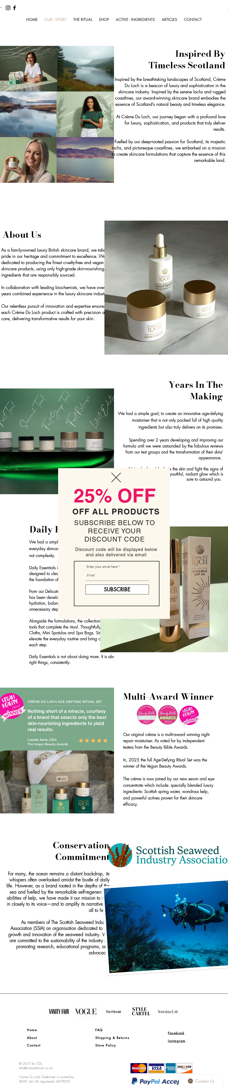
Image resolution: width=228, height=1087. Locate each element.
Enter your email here (102, 566)
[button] (116, 477)
